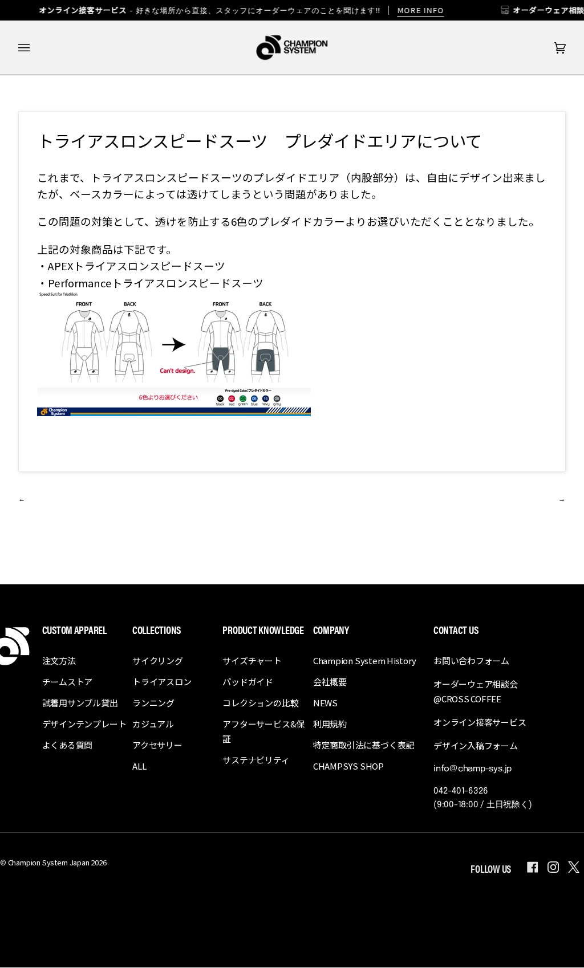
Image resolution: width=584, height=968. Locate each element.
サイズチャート (251, 660)
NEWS (325, 703)
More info (420, 10)
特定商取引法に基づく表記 (363, 745)
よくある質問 (67, 745)
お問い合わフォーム (471, 660)
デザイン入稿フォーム (475, 745)
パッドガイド (247, 682)
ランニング (153, 703)
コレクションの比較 (260, 703)
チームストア (67, 682)
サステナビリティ (255, 760)
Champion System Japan (49, 862)
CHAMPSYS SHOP (348, 766)
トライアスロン (161, 682)
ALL (139, 766)
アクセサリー (157, 745)
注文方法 (59, 660)
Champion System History (364, 660)
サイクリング (157, 660)
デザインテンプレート (84, 724)
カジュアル (153, 724)
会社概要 (330, 682)
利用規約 (330, 724)
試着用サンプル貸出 (80, 703)
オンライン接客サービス (479, 722)
